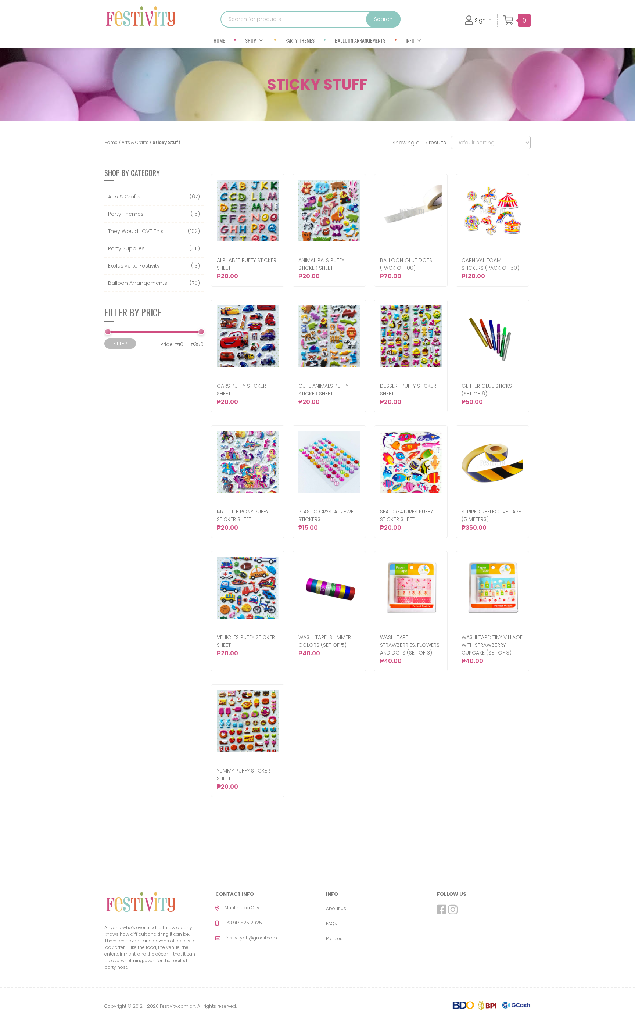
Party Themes (300, 40)
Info (410, 40)
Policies (334, 938)
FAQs (331, 923)
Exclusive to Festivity (134, 265)
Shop (250, 40)
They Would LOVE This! (136, 231)
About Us (336, 908)
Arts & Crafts (135, 142)
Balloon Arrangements (360, 40)
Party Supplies (126, 248)
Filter (120, 343)
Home (219, 40)
